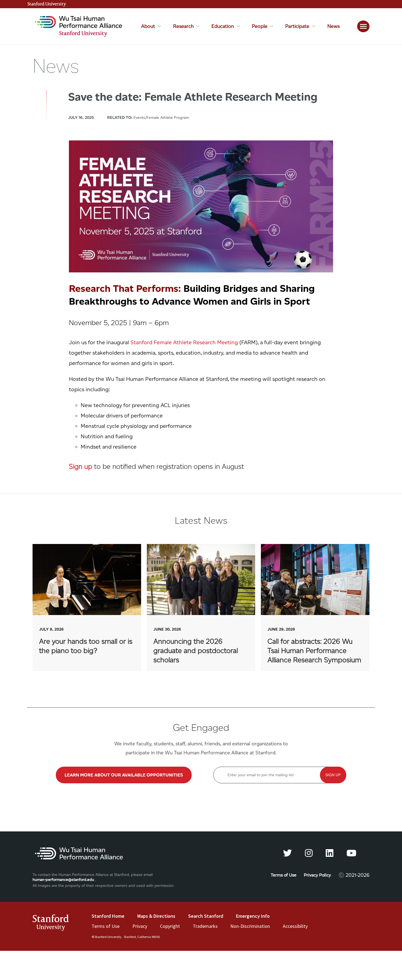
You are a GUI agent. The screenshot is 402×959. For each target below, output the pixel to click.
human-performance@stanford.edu (63, 879)
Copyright (170, 926)
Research (183, 26)
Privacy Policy (317, 875)
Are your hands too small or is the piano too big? (87, 607)
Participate (297, 26)
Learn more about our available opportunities (124, 775)
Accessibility (295, 926)
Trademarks (205, 926)
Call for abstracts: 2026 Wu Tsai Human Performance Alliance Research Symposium (315, 607)
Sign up (80, 466)
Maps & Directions (156, 916)
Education (222, 26)
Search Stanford (205, 916)
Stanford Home (108, 916)
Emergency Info (253, 916)
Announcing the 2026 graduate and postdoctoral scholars (201, 607)
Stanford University (46, 4)
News (333, 26)
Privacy (139, 926)
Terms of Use (283, 875)
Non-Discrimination (250, 926)
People (259, 26)
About (148, 26)
